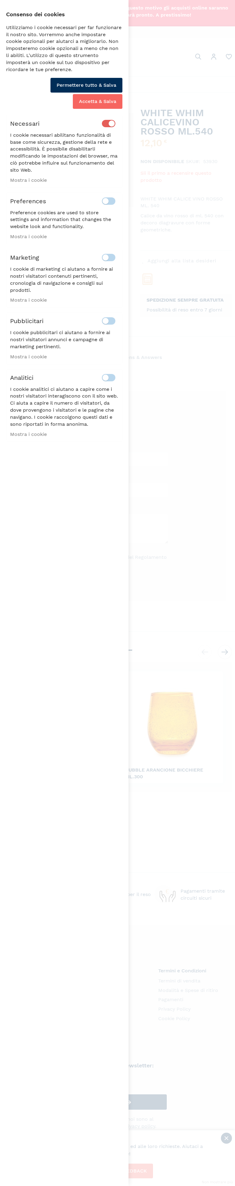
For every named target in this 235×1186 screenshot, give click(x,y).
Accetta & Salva (97, 101)
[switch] (108, 123)
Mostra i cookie (28, 180)
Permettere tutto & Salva (86, 85)
